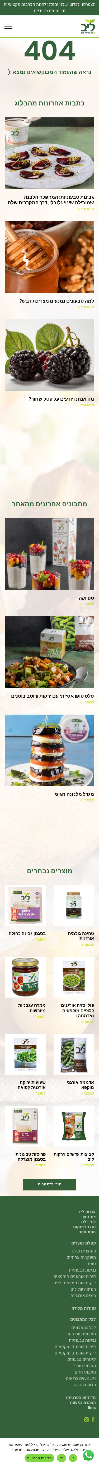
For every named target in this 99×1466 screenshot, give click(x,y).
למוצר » (87, 944)
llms (92, 1408)
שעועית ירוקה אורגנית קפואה (32, 1085)
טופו (92, 1264)
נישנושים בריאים (81, 1378)
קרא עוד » (86, 209)
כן (73, 1458)
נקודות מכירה (84, 1308)
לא (62, 1458)
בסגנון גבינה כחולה (27, 933)
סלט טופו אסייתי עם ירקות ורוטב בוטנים (52, 696)
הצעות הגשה (85, 1385)
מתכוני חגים (85, 1372)
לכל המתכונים (83, 1328)
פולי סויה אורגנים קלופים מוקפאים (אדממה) (77, 1010)
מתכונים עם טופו (81, 1334)
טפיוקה (86, 598)
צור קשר (88, 1217)
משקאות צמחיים (81, 1257)
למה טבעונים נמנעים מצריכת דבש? (57, 301)
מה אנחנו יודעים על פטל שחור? (61, 399)
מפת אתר (87, 1232)
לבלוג (74, 4)
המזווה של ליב (83, 1289)
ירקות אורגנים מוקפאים (75, 1353)
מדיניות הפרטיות (81, 1398)
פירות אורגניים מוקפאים (74, 1276)
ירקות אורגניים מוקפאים (74, 1283)
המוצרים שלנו (84, 1251)
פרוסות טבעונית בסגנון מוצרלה (31, 1157)
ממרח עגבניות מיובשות (32, 1008)
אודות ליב (87, 1212)
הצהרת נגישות (83, 1403)
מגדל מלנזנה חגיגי (74, 794)
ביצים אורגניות (83, 1295)
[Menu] (8, 26)
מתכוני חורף (85, 1366)
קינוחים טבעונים (81, 1359)
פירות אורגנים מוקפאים (75, 1347)
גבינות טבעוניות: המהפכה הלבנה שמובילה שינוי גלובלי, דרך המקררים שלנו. (50, 200)
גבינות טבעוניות (82, 1270)
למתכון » (87, 604)
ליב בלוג (88, 1222)
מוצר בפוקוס (84, 1227)
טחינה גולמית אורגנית (81, 936)
